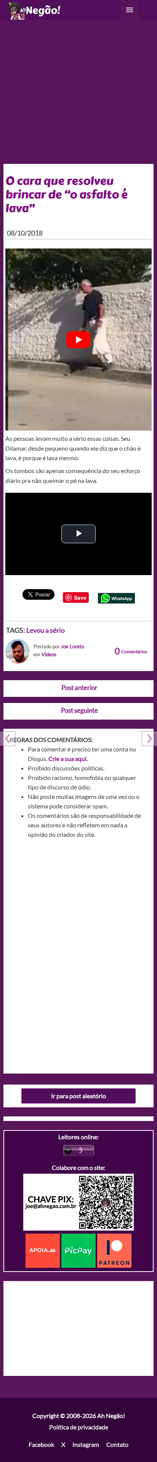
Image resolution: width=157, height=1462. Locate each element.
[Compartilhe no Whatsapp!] (116, 597)
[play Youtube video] (78, 339)
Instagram (85, 1444)
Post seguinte (79, 710)
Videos (49, 654)
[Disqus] (78, 953)
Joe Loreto (72, 646)
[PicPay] (79, 1249)
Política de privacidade (78, 1427)
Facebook (41, 1444)
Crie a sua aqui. (68, 758)
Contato (117, 1444)
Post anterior (79, 688)
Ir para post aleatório (78, 1095)
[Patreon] (114, 1249)
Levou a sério (45, 630)
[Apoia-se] (43, 1249)
